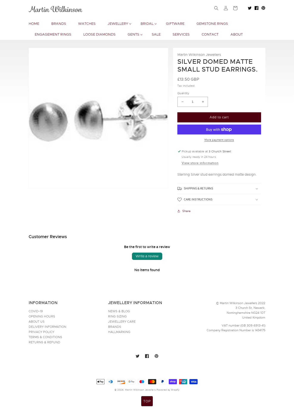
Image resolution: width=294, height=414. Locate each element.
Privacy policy (41, 332)
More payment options (219, 140)
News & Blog (119, 311)
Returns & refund (44, 342)
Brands (114, 327)
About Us (37, 321)
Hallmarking (119, 332)
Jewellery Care (122, 321)
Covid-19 (36, 311)
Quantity (183, 93)
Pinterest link (263, 8)
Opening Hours (42, 316)
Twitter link (250, 8)
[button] (118, 23)
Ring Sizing (117, 316)
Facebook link (256, 8)
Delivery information (47, 327)
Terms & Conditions (45, 337)
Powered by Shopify (167, 389)
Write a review (147, 256)
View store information (200, 163)
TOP (147, 401)
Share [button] (186, 211)
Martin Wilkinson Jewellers (140, 389)
